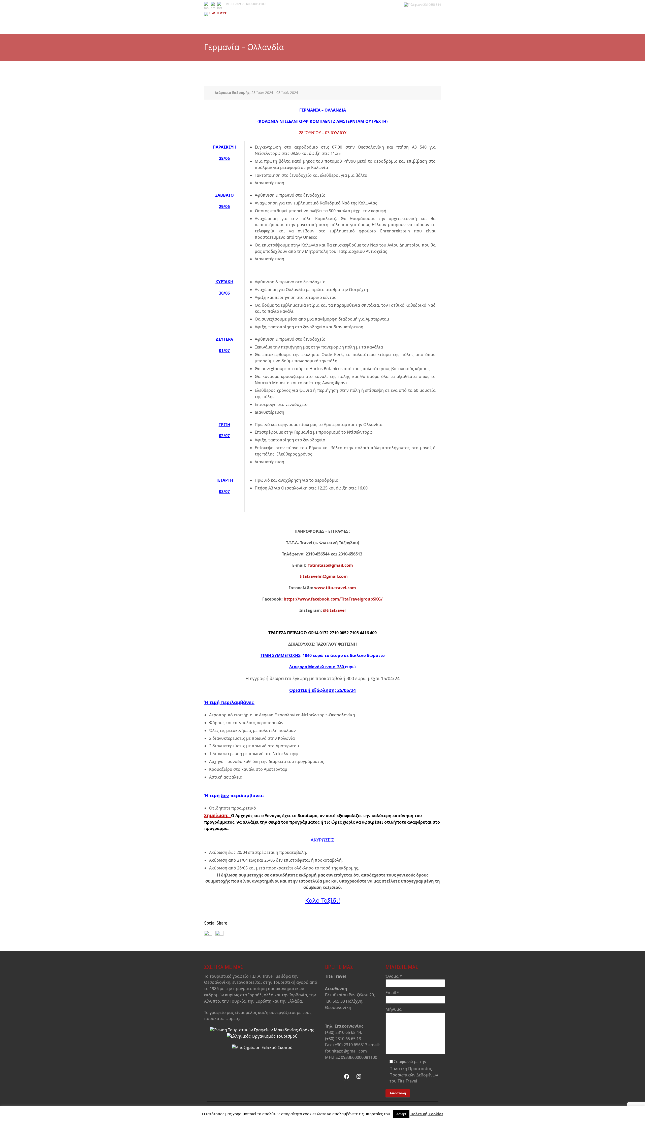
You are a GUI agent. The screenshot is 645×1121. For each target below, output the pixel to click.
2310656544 (432, 5)
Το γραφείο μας (314, 25)
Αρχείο (417, 25)
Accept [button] (401, 1114)
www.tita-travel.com (335, 587)
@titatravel (334, 610)
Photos (432, 25)
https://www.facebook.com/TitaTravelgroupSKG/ (333, 599)
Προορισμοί (339, 25)
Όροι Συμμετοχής (393, 25)
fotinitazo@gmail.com (330, 565)
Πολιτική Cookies (426, 1113)
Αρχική (293, 25)
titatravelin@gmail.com (324, 576)
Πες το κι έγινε (364, 25)
